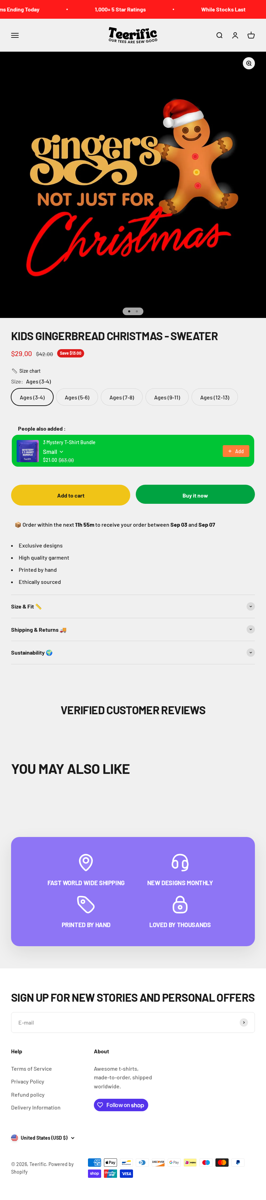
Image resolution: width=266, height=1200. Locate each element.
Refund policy (28, 1094)
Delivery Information (36, 1107)
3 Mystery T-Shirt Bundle (69, 442)
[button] (26, 371)
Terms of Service (31, 1068)
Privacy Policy (27, 1081)
